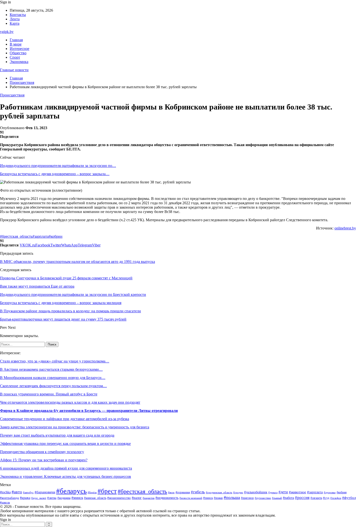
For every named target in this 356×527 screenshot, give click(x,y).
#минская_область (95, 498)
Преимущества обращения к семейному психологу (42, 452)
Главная (16, 40)
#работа (288, 498)
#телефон (335, 497)
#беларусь (71, 491)
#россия (302, 497)
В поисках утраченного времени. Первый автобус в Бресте (48, 394)
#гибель (198, 492)
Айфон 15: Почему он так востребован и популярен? (43, 460)
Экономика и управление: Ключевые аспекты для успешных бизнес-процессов (65, 476)
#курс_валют (38, 497)
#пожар (218, 498)
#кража (25, 498)
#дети (283, 492)
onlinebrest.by (345, 228)
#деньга (273, 492)
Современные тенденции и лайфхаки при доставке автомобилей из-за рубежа (64, 419)
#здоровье (330, 492)
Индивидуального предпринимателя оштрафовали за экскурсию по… (58, 166)
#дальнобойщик (255, 492)
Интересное (19, 49)
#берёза (92, 492)
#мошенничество (119, 498)
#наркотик (149, 497)
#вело (171, 492)
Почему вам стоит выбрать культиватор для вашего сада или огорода (57, 435)
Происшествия (12, 95)
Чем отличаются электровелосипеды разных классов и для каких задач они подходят (70, 402)
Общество (18, 53)
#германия (183, 492)
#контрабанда (9, 498)
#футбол (349, 498)
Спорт (15, 57)
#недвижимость (166, 498)
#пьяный (277, 497)
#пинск (208, 498)
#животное (297, 492)
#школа (5, 502)
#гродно (238, 492)
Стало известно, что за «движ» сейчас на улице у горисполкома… (54, 361)
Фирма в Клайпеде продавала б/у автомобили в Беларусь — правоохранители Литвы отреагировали (89, 411)
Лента (15, 19)
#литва (51, 498)
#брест (107, 491)
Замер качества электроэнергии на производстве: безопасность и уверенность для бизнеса (74, 427)
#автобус (28, 492)
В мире (16, 44)
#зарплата (40, 236)
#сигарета (316, 498)
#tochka (5, 492)
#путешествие (263, 497)
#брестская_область (16, 236)
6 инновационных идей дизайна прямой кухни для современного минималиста (66, 468)
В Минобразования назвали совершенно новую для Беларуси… (52, 378)
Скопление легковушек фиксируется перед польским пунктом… (53, 386)
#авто (17, 491)
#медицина (63, 498)
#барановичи (45, 492)
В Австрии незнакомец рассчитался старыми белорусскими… (51, 369)
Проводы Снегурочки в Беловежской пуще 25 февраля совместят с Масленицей (66, 278)
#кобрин (55, 236)
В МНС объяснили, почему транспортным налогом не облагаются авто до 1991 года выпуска (77, 262)
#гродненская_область (219, 492)
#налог (137, 498)
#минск (77, 498)
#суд (326, 498)
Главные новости (14, 70)
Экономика (19, 62)
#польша (232, 497)
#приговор (247, 498)
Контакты (18, 15)
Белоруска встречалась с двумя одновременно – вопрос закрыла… (54, 174)
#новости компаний (190, 497)
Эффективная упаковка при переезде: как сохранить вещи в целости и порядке (65, 443)
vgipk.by (7, 32)
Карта (14, 23)
